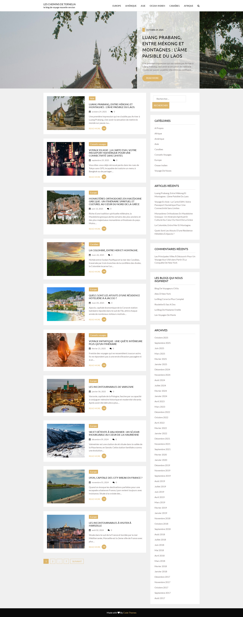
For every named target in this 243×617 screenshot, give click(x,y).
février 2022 (161, 428)
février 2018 (161, 566)
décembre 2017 (162, 576)
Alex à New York (163, 293)
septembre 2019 (163, 475)
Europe (116, 5)
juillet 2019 (160, 486)
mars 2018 (160, 561)
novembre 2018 (162, 518)
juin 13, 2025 (97, 208)
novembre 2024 (162, 374)
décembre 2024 (162, 369)
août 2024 (160, 380)
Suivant (77, 561)
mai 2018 (159, 550)
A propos (159, 128)
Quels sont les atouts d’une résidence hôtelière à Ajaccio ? (114, 297)
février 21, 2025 (99, 348)
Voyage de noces (163, 170)
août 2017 (160, 598)
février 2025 (161, 359)
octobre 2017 (161, 587)
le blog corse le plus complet (169, 299)
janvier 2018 (161, 571)
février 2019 (161, 507)
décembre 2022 (162, 412)
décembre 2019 (162, 465)
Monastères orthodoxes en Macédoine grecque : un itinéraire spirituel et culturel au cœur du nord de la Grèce (115, 201)
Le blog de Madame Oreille (168, 309)
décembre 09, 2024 (100, 439)
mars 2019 (160, 502)
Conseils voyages (98, 144)
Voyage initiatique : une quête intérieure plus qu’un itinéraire (115, 342)
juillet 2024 (160, 385)
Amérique (131, 5)
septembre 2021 (163, 449)
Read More (152, 78)
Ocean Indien (157, 5)
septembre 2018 (163, 529)
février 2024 (161, 390)
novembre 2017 (162, 582)
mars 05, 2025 (98, 303)
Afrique (188, 5)
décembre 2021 (162, 438)
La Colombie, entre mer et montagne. (113, 250)
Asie (143, 5)
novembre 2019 (162, 470)
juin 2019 (159, 491)
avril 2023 (160, 401)
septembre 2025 (163, 343)
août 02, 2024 (98, 530)
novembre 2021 (162, 444)
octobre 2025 (161, 337)
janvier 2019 (161, 513)
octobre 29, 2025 (154, 30)
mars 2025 (160, 353)
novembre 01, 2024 (100, 482)
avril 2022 (160, 422)
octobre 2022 (161, 417)
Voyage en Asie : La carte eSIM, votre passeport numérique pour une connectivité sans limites (113, 152)
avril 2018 (160, 555)
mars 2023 (160, 406)
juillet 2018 (160, 539)
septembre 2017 (163, 592)
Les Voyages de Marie (165, 315)
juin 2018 (159, 545)
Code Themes (129, 612)
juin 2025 (159, 348)
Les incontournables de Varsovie (111, 386)
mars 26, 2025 (98, 255)
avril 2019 (160, 497)
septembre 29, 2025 (100, 160)
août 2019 (160, 481)
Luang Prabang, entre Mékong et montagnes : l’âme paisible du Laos (112, 105)
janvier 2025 (161, 364)
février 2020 (161, 454)
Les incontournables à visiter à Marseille (110, 524)
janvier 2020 (161, 460)
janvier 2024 (161, 396)
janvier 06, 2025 (99, 391)
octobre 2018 (161, 523)
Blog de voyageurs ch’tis (167, 288)
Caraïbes (174, 5)
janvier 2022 (161, 433)
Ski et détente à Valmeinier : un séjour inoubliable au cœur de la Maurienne (114, 433)
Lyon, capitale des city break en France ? (115, 477)
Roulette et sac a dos (165, 304)
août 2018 (160, 534)
